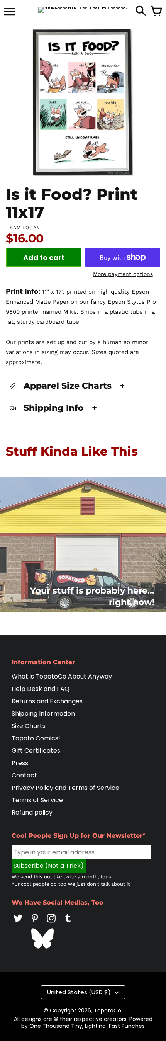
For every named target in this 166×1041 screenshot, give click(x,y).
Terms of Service (37, 800)
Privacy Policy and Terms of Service (65, 787)
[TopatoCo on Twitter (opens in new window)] (18, 923)
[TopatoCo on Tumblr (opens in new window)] (68, 923)
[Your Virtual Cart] (156, 11)
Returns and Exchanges (47, 701)
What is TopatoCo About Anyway (62, 676)
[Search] (141, 11)
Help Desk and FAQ (40, 688)
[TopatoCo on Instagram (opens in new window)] (51, 923)
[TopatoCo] (83, 10)
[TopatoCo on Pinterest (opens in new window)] (34, 923)
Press (20, 763)
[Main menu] (9, 12)
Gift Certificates (36, 750)
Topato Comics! (36, 738)
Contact (24, 775)
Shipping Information (43, 713)
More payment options (123, 274)
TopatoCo (107, 1010)
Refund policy (32, 812)
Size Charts (29, 725)
